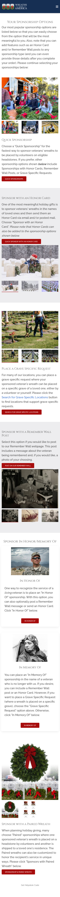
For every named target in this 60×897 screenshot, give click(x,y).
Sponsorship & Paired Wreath (18, 872)
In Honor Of (30, 621)
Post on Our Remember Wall (18, 466)
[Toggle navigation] (57, 7)
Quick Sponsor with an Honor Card (21, 242)
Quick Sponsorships (14, 179)
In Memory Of (30, 725)
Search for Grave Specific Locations (21, 412)
